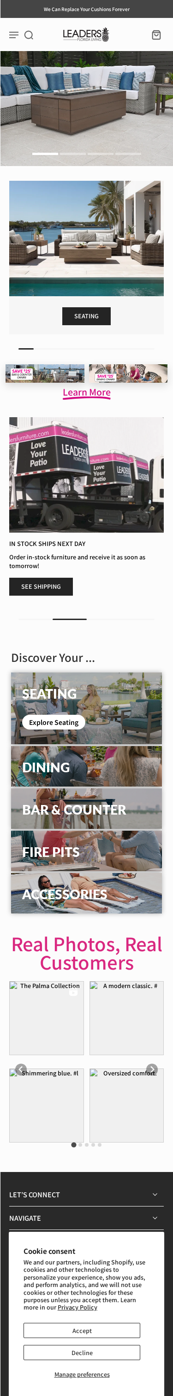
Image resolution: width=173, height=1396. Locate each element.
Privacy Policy (77, 1307)
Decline (82, 1352)
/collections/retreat (27, 55)
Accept (82, 1330)
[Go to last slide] (21, 1069)
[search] (28, 34)
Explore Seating (53, 722)
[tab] (45, 155)
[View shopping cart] (153, 34)
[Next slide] (152, 1069)
